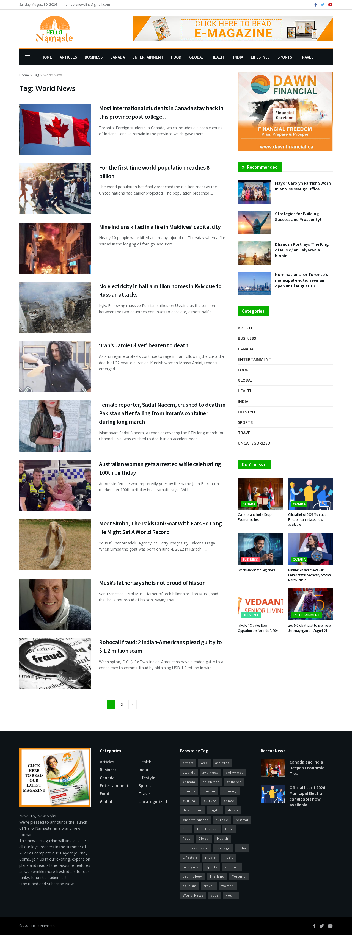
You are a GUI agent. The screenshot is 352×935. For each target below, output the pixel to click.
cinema (189, 791)
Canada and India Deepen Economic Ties (256, 517)
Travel (307, 57)
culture (210, 801)
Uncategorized (254, 443)
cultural (189, 801)
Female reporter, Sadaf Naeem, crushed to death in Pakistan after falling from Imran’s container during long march (162, 413)
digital (215, 810)
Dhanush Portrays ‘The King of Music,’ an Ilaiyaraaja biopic (302, 249)
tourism (189, 886)
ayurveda (210, 772)
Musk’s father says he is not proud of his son (152, 583)
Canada (117, 57)
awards (189, 772)
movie (210, 857)
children (234, 782)
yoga (215, 895)
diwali (233, 810)
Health (218, 57)
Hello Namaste (42, 925)
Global (196, 57)
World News (52, 75)
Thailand (217, 876)
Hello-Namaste (195, 848)
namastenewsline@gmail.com (87, 4)
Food (176, 57)
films (229, 829)
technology (192, 876)
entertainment (195, 820)
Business (94, 57)
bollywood (235, 772)
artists (188, 763)
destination (192, 810)
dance (229, 801)
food (187, 838)
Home (46, 57)
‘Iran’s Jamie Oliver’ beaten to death (143, 345)
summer (232, 867)
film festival (207, 829)
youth (231, 895)
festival (242, 820)
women (227, 886)
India (238, 57)
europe (222, 820)
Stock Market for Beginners (256, 570)
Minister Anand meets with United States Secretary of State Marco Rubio (310, 575)
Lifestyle (260, 57)
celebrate (211, 782)
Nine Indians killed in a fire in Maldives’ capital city (160, 227)
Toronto (239, 876)
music (228, 857)
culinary (230, 791)
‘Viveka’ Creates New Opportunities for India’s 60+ (257, 628)
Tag (36, 75)
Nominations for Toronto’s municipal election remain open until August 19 (301, 280)
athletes (222, 763)
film (186, 829)
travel (209, 886)
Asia (204, 763)
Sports (284, 57)
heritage (223, 848)
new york (191, 867)
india (242, 848)
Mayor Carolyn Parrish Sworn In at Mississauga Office (303, 186)
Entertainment (148, 57)
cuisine (209, 791)
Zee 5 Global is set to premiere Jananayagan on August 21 (309, 628)
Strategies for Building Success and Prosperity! (298, 216)
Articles (68, 57)
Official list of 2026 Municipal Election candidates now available (308, 519)
